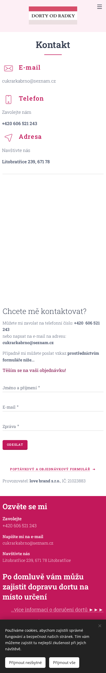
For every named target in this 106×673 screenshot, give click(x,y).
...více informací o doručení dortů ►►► (57, 609)
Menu (99, 6)
